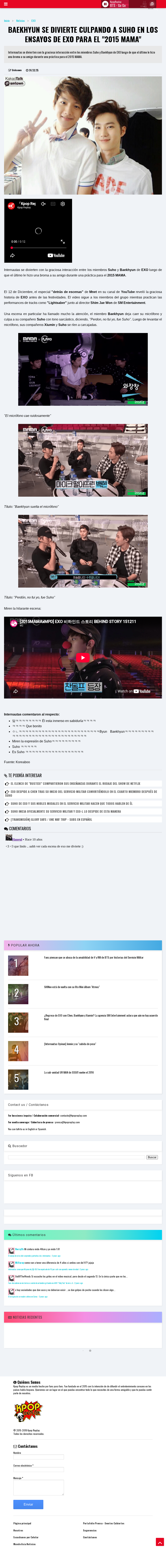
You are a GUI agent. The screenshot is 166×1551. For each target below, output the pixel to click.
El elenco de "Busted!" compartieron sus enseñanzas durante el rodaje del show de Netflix (75, 783)
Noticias (20, 20)
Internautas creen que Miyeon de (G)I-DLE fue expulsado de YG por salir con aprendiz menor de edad (43, 1269)
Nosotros (18, 1530)
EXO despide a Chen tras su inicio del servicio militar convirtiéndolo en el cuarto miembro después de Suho (81, 793)
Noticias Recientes (27, 1317)
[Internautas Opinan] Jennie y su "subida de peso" (70, 1044)
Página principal (22, 1523)
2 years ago (56, 1255)
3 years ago (43, 1296)
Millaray (19, 1262)
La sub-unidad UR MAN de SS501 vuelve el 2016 (69, 1072)
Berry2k (19, 1249)
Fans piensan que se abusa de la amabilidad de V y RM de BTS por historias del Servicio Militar (94, 957)
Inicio (7, 20)
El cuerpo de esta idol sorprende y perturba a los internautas (29, 1255)
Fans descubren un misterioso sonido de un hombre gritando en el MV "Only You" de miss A (40, 1283)
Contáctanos (90, 1537)
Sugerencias (90, 1530)
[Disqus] (83, 883)
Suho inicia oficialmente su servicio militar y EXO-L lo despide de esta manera (66, 811)
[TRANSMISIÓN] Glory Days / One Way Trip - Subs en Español (51, 819)
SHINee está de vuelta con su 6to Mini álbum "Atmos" (72, 987)
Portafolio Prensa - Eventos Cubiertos (103, 1523)
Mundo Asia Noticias (24, 1544)
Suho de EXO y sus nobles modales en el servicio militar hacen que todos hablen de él (72, 803)
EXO (33, 20)
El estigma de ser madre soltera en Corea (23, 1296)
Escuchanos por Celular (25, 1537)
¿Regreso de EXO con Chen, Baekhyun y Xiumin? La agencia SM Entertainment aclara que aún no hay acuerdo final (101, 1017)
